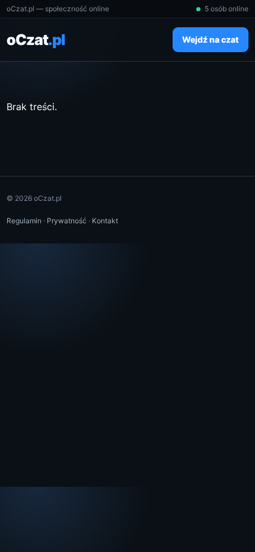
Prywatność (67, 220)
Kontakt (105, 220)
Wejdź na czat (210, 39)
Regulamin (24, 220)
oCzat (36, 40)
